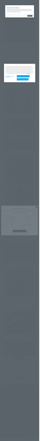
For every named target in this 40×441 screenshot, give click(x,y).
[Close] (34, 65)
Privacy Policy (28, 73)
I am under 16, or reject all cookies (23, 76)
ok (29, 15)
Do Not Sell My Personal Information (10, 76)
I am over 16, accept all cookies (22, 79)
